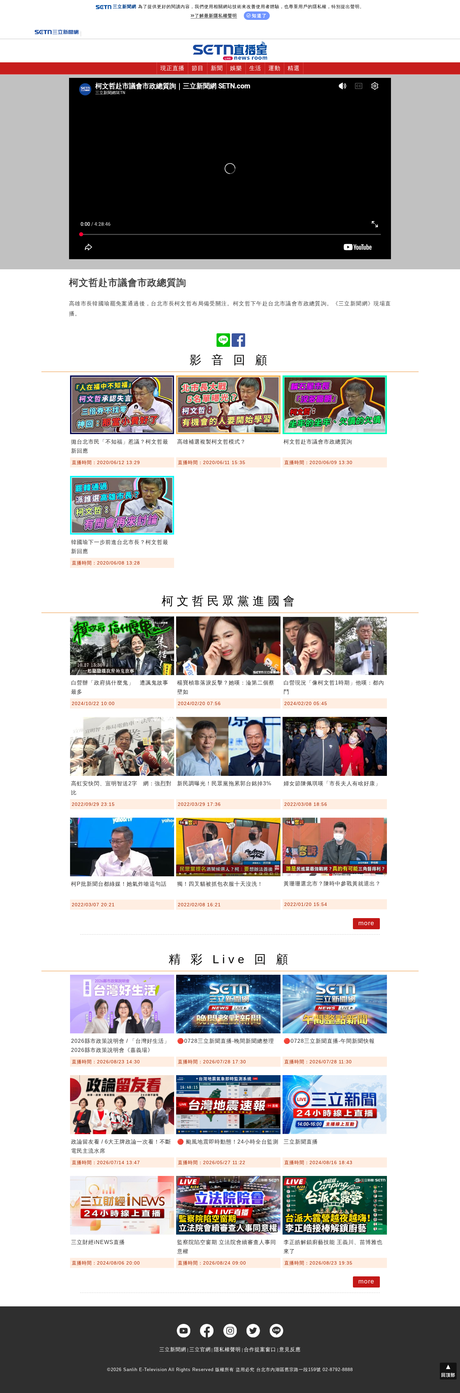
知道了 (259, 15)
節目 (198, 68)
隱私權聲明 (227, 1349)
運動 (274, 68)
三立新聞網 (172, 1349)
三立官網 (200, 1349)
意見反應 (290, 1349)
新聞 (217, 68)
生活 (255, 68)
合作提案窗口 (260, 1349)
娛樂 (236, 68)
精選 (294, 68)
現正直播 (172, 68)
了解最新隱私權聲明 (216, 15)
